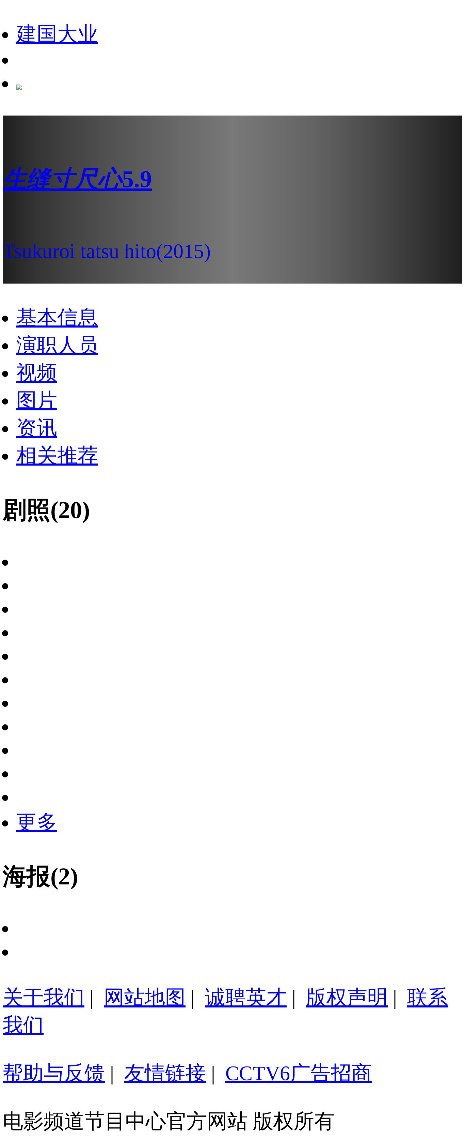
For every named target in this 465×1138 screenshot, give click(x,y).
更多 (36, 822)
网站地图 (145, 997)
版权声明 (347, 997)
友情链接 (165, 1073)
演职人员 (57, 345)
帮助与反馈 (54, 1073)
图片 (36, 400)
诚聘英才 (246, 997)
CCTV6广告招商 (298, 1073)
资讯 (36, 428)
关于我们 (43, 997)
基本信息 (57, 317)
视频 (36, 373)
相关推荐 (57, 455)
